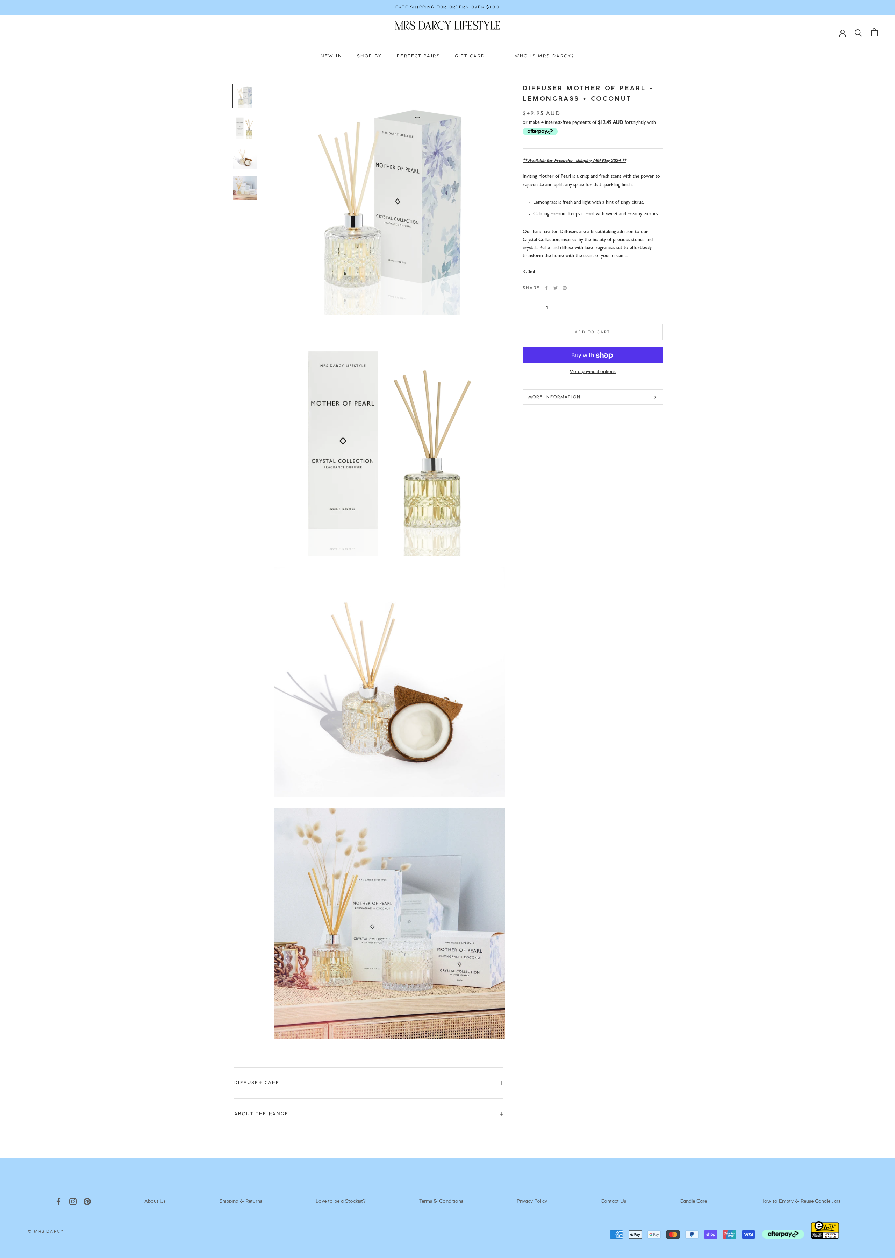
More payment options (593, 371)
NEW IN (331, 56)
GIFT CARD (470, 56)
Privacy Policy (532, 1201)
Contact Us (613, 1201)
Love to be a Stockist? (341, 1201)
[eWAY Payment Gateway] (825, 1237)
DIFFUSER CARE (256, 1083)
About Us (155, 1201)
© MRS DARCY (46, 1232)
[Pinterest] (565, 288)
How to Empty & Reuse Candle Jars (800, 1201)
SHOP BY (369, 56)
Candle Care (693, 1201)
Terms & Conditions (441, 1201)
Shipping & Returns (240, 1201)
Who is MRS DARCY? (545, 56)
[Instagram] (73, 1201)
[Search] (858, 32)
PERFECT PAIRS (418, 56)
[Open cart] (874, 32)
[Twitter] (555, 288)
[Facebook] (546, 288)
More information (554, 397)
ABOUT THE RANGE (261, 1114)
